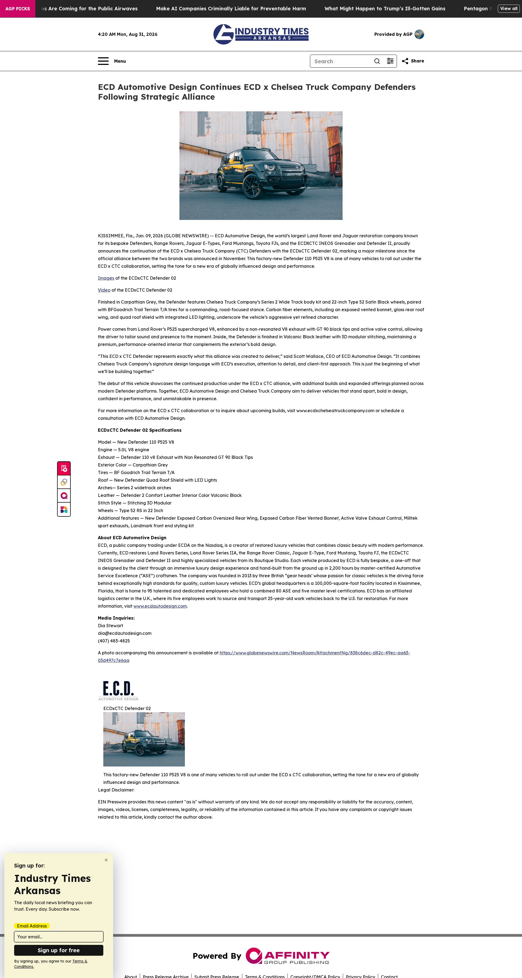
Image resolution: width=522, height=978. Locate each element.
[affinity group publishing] (64, 496)
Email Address (32, 926)
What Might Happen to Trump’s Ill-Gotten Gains (385, 8)
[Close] (106, 860)
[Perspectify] (64, 482)
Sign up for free (59, 950)
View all (508, 8)
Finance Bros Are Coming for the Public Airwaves (76, 8)
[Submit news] (64, 468)
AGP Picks (17, 8)
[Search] (377, 61)
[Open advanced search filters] (390, 61)
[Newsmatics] (64, 509)
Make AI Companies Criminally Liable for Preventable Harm (231, 8)
